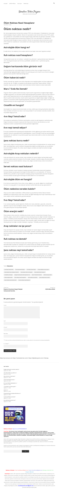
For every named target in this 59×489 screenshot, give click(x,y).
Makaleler (10, 266)
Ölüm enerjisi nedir (48, 274)
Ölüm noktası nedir (8, 277)
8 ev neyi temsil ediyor (20, 269)
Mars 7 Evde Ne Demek (36, 274)
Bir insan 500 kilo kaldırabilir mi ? (10, 383)
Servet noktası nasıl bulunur (24, 280)
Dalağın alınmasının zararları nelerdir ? (11, 369)
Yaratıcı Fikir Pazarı (29, 12)
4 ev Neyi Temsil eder (9, 269)
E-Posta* (5, 327)
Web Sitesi (6, 333)
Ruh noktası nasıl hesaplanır (20, 277)
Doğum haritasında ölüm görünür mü (22, 274)
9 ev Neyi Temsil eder (31, 269)
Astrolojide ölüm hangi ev (39, 272)
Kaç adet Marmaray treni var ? (10, 400)
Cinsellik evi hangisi (8, 274)
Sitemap (46, 358)
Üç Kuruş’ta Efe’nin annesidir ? (10, 396)
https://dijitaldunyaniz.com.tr (36, 358)
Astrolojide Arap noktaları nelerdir (12, 272)
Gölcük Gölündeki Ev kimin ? (9, 379)
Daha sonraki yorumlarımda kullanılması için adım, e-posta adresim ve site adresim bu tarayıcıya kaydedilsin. (27, 340)
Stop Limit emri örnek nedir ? (9, 376)
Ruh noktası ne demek (32, 277)
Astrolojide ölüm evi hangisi (26, 272)
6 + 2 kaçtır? (6, 343)
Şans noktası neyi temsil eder (10, 280)
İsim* (5, 321)
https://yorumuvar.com (6, 358)
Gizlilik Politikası (12, 3)
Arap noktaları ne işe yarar (43, 269)
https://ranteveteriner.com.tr (20, 358)
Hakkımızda (26, 3)
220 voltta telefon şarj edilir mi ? (10, 372)
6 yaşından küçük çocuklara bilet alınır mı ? (12, 393)
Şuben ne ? (6, 390)
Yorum (5, 305)
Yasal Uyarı (19, 3)
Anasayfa (5, 3)
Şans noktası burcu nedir (44, 277)
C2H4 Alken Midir (50, 289)
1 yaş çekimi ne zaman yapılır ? (10, 386)
